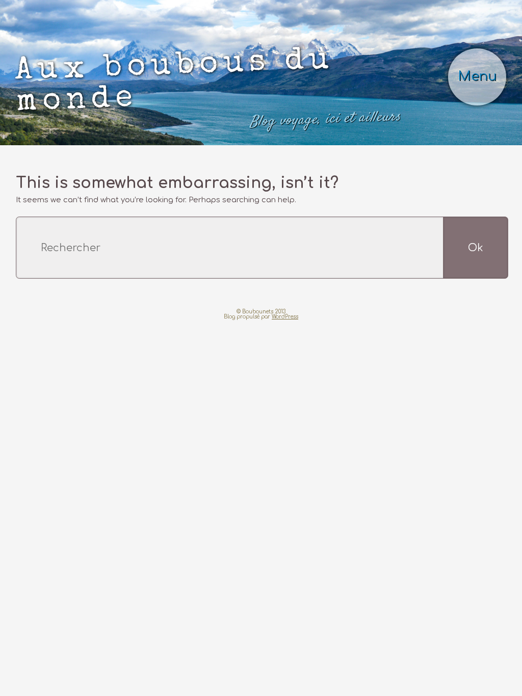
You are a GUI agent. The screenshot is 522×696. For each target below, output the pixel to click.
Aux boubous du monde (185, 57)
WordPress (285, 258)
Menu (484, 49)
